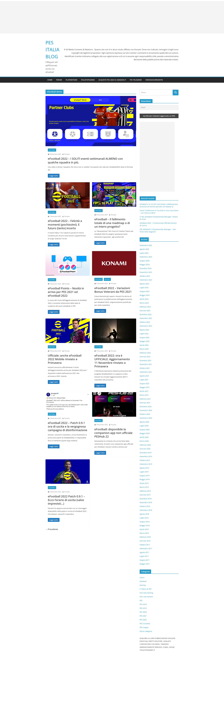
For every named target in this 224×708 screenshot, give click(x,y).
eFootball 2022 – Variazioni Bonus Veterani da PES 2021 (113, 290)
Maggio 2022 (145, 341)
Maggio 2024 (145, 264)
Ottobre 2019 (145, 460)
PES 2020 (143, 612)
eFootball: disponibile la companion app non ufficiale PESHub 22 (113, 432)
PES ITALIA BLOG (52, 49)
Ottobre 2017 (145, 545)
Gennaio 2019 (145, 495)
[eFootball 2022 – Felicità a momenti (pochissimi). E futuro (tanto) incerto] (68, 195)
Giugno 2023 (144, 291)
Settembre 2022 (146, 326)
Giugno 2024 (144, 261)
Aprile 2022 (144, 345)
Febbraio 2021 (145, 399)
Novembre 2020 (146, 410)
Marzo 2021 (144, 395)
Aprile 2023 (144, 299)
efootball (52, 150)
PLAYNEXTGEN (71, 80)
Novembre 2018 (146, 502)
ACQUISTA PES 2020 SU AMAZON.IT (112, 80)
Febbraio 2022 (145, 353)
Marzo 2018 (144, 533)
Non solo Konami (146, 597)
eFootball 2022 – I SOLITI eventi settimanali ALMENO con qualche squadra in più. (85, 160)
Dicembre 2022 (145, 314)
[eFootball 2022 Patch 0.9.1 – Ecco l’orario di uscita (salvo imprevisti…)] (68, 471)
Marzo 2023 (144, 303)
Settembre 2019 (146, 464)
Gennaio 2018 (145, 541)
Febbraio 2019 (145, 491)
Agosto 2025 (144, 249)
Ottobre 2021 (145, 368)
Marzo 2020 (144, 441)
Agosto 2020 (144, 422)
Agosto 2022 (144, 330)
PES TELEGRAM (136, 80)
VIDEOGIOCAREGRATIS (154, 80)
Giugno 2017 (144, 560)
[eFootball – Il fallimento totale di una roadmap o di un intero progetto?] (114, 194)
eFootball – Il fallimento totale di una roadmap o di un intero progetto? (112, 222)
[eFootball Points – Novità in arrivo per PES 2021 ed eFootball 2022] (68, 263)
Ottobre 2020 (145, 414)
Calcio (142, 577)
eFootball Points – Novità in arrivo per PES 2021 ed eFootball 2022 (66, 291)
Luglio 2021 (144, 380)
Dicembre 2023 (145, 268)
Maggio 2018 (145, 525)
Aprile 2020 (144, 437)
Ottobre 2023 (145, 276)
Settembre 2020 (146, 418)
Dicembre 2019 (145, 452)
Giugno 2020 (144, 429)
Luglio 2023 (144, 287)
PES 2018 (143, 604)
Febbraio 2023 (145, 307)
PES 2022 (143, 620)
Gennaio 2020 (145, 449)
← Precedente (52, 529)
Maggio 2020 (145, 433)
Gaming (143, 585)
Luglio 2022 (144, 333)
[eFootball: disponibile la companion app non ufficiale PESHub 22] (114, 404)
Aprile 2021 (144, 391)
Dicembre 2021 (145, 360)
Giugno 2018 (144, 522)
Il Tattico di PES (146, 589)
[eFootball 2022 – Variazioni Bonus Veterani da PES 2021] (114, 263)
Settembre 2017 (146, 548)
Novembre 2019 (146, 456)
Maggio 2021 (145, 387)
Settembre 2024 (146, 257)
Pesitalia (67, 154)
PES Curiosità (145, 623)
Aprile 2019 (144, 483)
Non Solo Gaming (146, 593)
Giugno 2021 (144, 383)
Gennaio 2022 (145, 357)
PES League (144, 627)
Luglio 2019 (144, 472)
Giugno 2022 (144, 337)
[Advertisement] (112, 17)
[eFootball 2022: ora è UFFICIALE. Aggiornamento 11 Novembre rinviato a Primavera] (114, 331)
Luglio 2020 (144, 426)
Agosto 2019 (144, 468)
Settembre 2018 (146, 510)
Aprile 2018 (144, 529)
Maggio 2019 (145, 479)
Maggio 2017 (145, 564)
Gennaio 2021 (145, 403)
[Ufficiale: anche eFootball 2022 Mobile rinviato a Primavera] (68, 331)
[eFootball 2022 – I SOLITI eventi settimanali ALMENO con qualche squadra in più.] (91, 121)
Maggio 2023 (145, 295)
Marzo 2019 (144, 487)
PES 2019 (143, 608)
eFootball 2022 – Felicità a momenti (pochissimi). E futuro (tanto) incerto (65, 224)
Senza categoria (146, 631)
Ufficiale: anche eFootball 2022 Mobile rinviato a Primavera (64, 359)
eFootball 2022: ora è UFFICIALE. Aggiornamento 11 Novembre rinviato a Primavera (112, 361)
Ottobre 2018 (145, 506)
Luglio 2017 (144, 556)
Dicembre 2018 (145, 499)
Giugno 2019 (144, 475)
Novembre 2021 (146, 364)
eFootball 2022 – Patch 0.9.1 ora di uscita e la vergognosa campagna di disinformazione (67, 426)
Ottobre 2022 (145, 322)
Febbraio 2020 (145, 445)
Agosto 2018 (144, 514)
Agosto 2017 (144, 552)
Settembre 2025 (146, 245)
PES (141, 600)
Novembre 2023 (146, 272)
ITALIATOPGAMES (88, 80)
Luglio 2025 (144, 253)
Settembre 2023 (146, 280)
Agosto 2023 (144, 284)
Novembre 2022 (146, 318)
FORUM (59, 80)
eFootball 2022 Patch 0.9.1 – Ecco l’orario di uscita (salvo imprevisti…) (66, 499)
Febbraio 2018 (145, 537)
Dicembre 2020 (145, 406)
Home (49, 80)
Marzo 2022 (144, 349)
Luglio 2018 (144, 518)
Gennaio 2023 (145, 310)
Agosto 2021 (144, 376)
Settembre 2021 (146, 372)
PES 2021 (107, 279)
